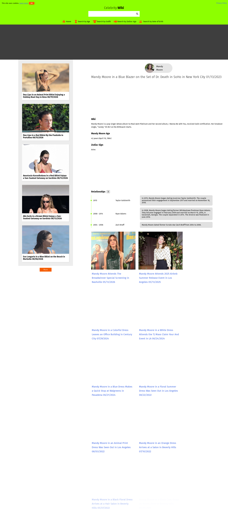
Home (68, 21)
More (45, 269)
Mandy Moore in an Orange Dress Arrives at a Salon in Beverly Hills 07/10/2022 (157, 447)
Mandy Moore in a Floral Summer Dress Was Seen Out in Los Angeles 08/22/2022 (158, 391)
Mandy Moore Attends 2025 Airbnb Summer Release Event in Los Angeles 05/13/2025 (158, 278)
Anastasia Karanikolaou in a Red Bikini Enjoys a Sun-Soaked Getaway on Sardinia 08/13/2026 (45, 176)
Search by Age (84, 21)
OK (32, 3)
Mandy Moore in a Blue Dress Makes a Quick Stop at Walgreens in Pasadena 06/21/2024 (112, 391)
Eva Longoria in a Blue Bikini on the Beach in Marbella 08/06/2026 (44, 257)
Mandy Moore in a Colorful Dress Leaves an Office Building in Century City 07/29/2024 (112, 334)
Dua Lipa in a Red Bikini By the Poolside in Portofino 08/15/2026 (43, 136)
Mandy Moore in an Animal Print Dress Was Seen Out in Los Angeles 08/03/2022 (111, 447)
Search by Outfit (104, 21)
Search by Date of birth (153, 21)
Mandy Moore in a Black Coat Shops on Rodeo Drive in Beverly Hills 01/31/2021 (159, 503)
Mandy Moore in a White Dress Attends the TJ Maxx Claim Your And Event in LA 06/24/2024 (159, 334)
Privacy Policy (221, 3)
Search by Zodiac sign (127, 21)
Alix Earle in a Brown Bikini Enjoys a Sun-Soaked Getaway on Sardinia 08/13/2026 (42, 217)
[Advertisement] (114, 43)
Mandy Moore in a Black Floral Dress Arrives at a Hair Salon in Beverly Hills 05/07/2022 (112, 503)
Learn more (23, 3)
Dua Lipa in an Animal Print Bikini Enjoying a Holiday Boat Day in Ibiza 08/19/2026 (44, 95)
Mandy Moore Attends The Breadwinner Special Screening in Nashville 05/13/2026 (110, 278)
